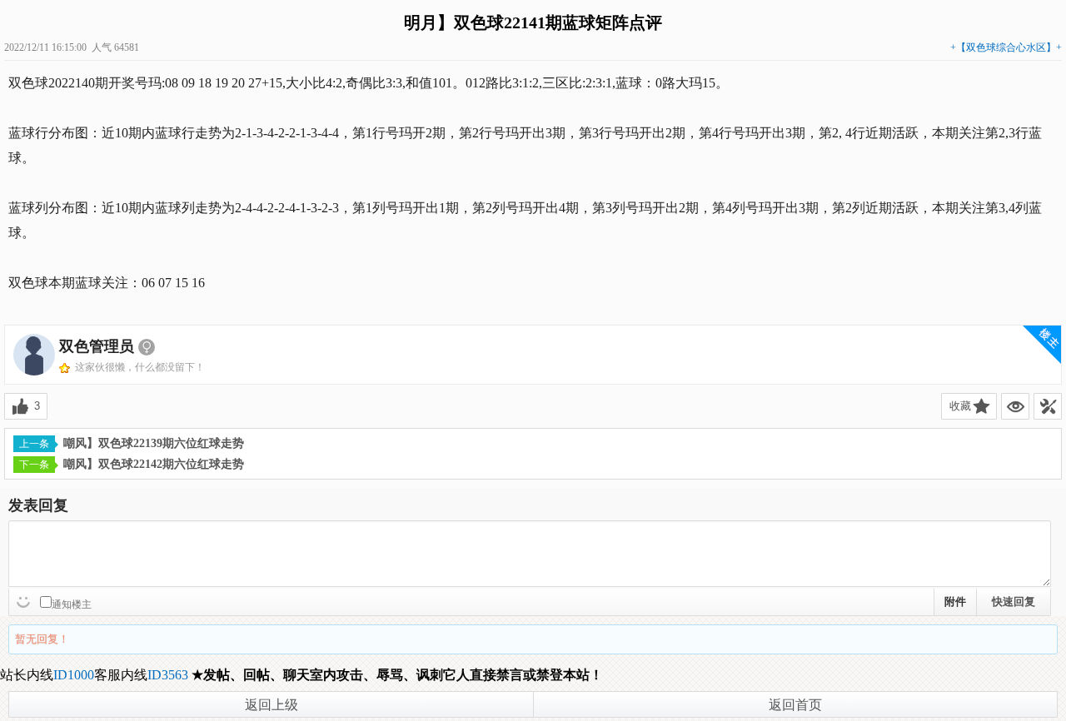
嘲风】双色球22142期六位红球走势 (153, 464)
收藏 (960, 406)
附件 (955, 601)
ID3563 (167, 675)
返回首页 (795, 705)
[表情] (25, 600)
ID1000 (73, 675)
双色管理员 (96, 346)
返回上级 (271, 705)
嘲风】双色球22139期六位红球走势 (153, 443)
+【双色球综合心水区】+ (1006, 47)
